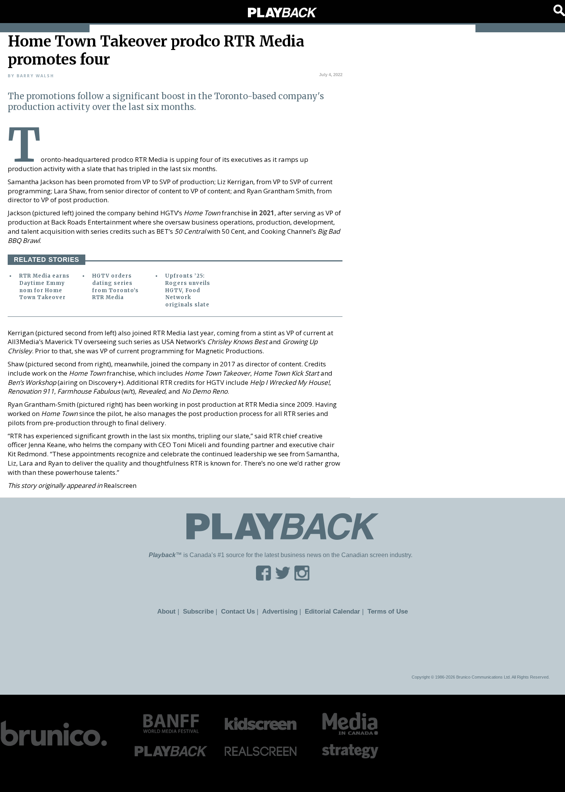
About (173, 611)
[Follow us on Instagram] (301, 578)
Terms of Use (381, 611)
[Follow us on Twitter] (282, 578)
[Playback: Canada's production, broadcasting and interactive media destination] (282, 13)
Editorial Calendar (329, 611)
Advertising (280, 611)
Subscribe (202, 611)
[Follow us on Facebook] (263, 578)
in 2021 (262, 212)
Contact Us (240, 611)
